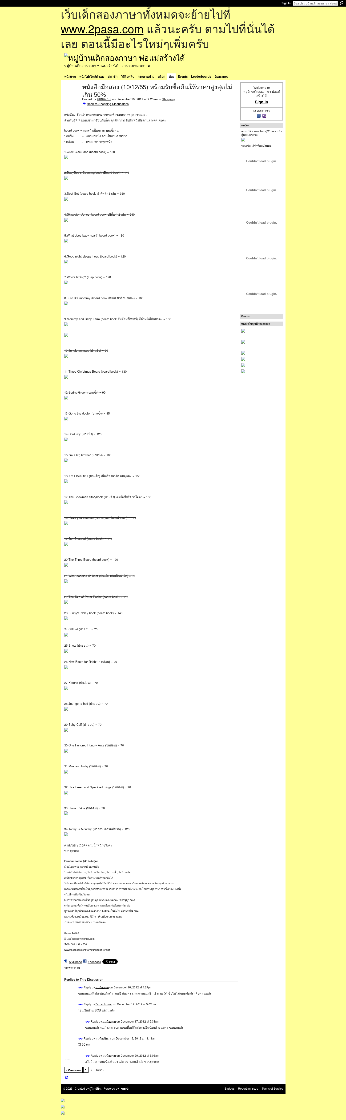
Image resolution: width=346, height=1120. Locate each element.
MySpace (75, 961)
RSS (67, 1078)
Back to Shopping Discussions (108, 103)
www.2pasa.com (102, 28)
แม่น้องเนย (104, 99)
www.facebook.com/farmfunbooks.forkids (87, 949)
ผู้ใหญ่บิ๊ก (95, 1088)
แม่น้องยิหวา (103, 1038)
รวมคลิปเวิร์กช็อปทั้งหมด (256, 146)
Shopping (168, 99)
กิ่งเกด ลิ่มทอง (104, 1004)
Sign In (286, 3)
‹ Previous (73, 1070)
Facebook (94, 961)
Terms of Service (272, 1088)
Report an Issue (248, 1088)
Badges (229, 1088)
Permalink (80, 987)
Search (341, 3)
